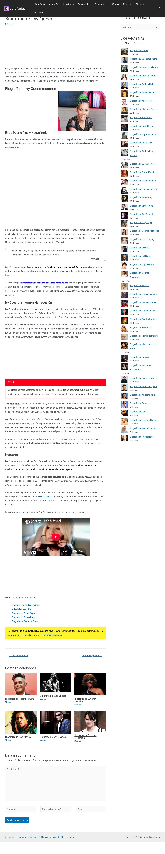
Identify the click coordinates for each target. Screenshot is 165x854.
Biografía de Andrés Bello (142, 84)
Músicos (127, 4)
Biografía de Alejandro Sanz (20, 698)
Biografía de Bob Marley (18, 736)
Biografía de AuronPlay (141, 101)
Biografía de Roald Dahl (141, 142)
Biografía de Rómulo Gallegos (144, 67)
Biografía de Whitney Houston (85, 700)
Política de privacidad (49, 837)
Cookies (32, 837)
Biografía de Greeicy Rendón (143, 75)
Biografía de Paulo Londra (142, 378)
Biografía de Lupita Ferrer (142, 264)
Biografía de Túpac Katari (142, 172)
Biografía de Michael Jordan (143, 302)
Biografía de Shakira (139, 285)
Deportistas (68, 4)
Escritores (99, 4)
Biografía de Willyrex (139, 247)
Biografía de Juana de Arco (143, 164)
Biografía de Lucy (138, 411)
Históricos (114, 4)
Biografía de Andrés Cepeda (143, 386)
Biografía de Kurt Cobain (53, 695)
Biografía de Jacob (139, 50)
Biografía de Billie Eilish (141, 327)
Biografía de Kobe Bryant (142, 126)
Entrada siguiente (92, 655)
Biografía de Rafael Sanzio (142, 92)
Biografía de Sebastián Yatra (143, 59)
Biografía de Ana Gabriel (141, 214)
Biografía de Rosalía (139, 357)
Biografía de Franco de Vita (142, 310)
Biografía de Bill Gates (140, 256)
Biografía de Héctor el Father (143, 420)
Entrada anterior (18, 655)
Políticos (38, 12)
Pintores (140, 4)
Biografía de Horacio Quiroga (143, 189)
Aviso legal (10, 837)
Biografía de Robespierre (142, 437)
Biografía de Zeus (138, 403)
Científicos (39, 4)
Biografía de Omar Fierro (141, 206)
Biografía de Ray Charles (53, 736)
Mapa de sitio (67, 837)
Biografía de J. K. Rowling (142, 239)
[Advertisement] (55, 47)
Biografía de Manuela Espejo (143, 109)
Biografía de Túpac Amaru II (143, 134)
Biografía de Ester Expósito (143, 180)
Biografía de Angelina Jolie (142, 395)
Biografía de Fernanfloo (141, 117)
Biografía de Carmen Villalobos (144, 231)
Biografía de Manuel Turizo (142, 428)
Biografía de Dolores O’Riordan (85, 736)
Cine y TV (53, 4)
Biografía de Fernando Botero (144, 336)
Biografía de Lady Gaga (141, 222)
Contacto (22, 837)
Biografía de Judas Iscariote (143, 294)
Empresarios (84, 4)
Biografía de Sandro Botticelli (144, 319)
